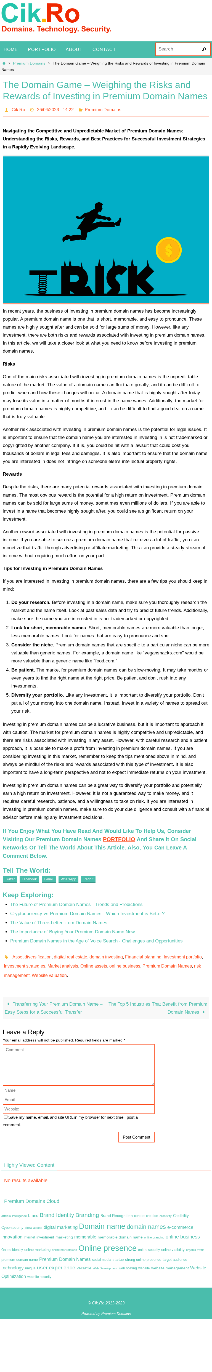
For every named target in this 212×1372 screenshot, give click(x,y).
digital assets (33, 1221)
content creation (146, 1209)
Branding (87, 1208)
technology (12, 1261)
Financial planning (143, 954)
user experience (56, 1261)
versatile (84, 1262)
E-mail (49, 878)
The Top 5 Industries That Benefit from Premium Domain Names (157, 1002)
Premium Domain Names (167, 962)
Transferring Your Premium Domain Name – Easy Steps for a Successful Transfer (53, 1002)
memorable (85, 1230)
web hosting (128, 1262)
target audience (175, 1253)
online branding (154, 1231)
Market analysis (62, 962)
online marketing (37, 1244)
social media (101, 1253)
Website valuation (49, 970)
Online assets (93, 962)
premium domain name (19, 1253)
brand (33, 1209)
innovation (11, 1231)
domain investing (106, 954)
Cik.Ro (18, 108)
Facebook (29, 878)
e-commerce (180, 1221)
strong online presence (143, 1253)
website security (39, 1270)
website (144, 1262)
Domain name (102, 1220)
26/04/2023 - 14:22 (55, 108)
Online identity (12, 1243)
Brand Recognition (116, 1209)
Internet (29, 1231)
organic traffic (195, 1243)
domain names (146, 1220)
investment (45, 1231)
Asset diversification (32, 954)
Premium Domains (29, 63)
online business (124, 962)
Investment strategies (24, 962)
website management (170, 1262)
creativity (166, 1209)
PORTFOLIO (119, 838)
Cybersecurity (12, 1222)
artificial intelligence (14, 1209)
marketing (64, 1231)
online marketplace (64, 1243)
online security (149, 1243)
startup (118, 1253)
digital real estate (70, 954)
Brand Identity (57, 1209)
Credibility (181, 1209)
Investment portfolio (183, 954)
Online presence (107, 1241)
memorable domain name (120, 1231)
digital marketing (61, 1221)
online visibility (173, 1244)
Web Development (105, 1262)
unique (30, 1262)
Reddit (88, 878)
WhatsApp (68, 878)
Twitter (10, 878)
